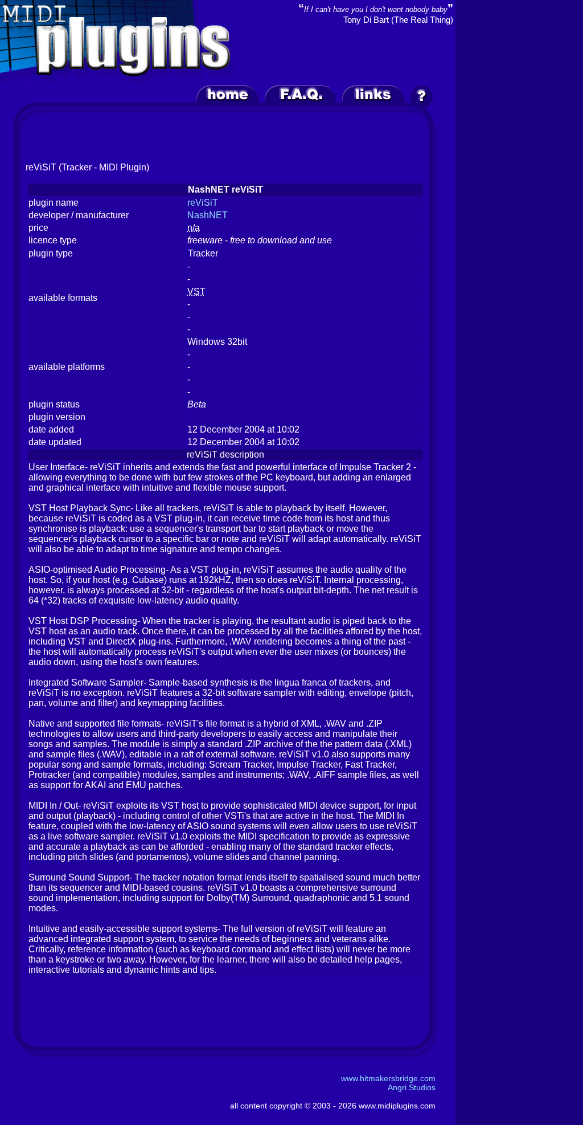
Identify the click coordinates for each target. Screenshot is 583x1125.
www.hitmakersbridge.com (388, 1078)
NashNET (207, 215)
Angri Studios (412, 1087)
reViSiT (202, 202)
